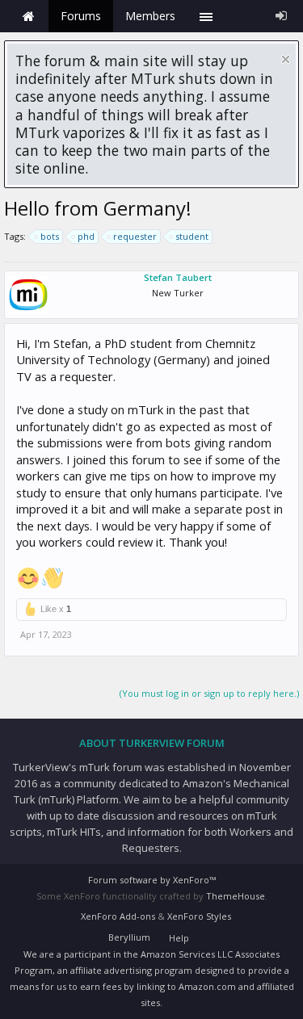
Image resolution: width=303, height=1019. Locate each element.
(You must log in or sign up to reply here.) (209, 693)
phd (86, 236)
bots (49, 236)
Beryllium (129, 937)
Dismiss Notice (286, 59)
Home (28, 16)
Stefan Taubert (178, 277)
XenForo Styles (199, 916)
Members (150, 15)
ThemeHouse (235, 896)
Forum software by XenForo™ (152, 880)
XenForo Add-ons (118, 916)
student (191, 236)
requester (135, 236)
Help (179, 938)
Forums (81, 15)
